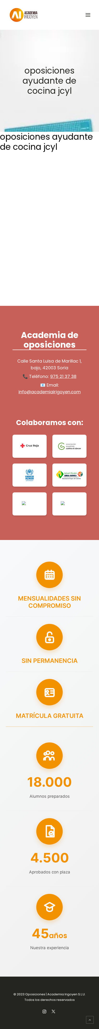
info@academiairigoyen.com (50, 392)
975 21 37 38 (63, 376)
